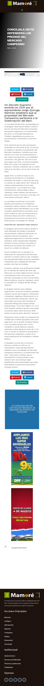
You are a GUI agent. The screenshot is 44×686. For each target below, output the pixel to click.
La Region (7, 621)
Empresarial (8, 640)
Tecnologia (8, 644)
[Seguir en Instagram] (15, 680)
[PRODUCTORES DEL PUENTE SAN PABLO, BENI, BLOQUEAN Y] (22, 562)
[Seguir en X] (11, 680)
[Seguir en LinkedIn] (20, 680)
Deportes (7, 629)
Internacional (8, 625)
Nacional (7, 617)
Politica (7, 636)
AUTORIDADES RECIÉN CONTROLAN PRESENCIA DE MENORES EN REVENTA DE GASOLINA (22, 408)
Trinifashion (8, 633)
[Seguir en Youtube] (24, 680)
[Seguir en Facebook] (6, 680)
